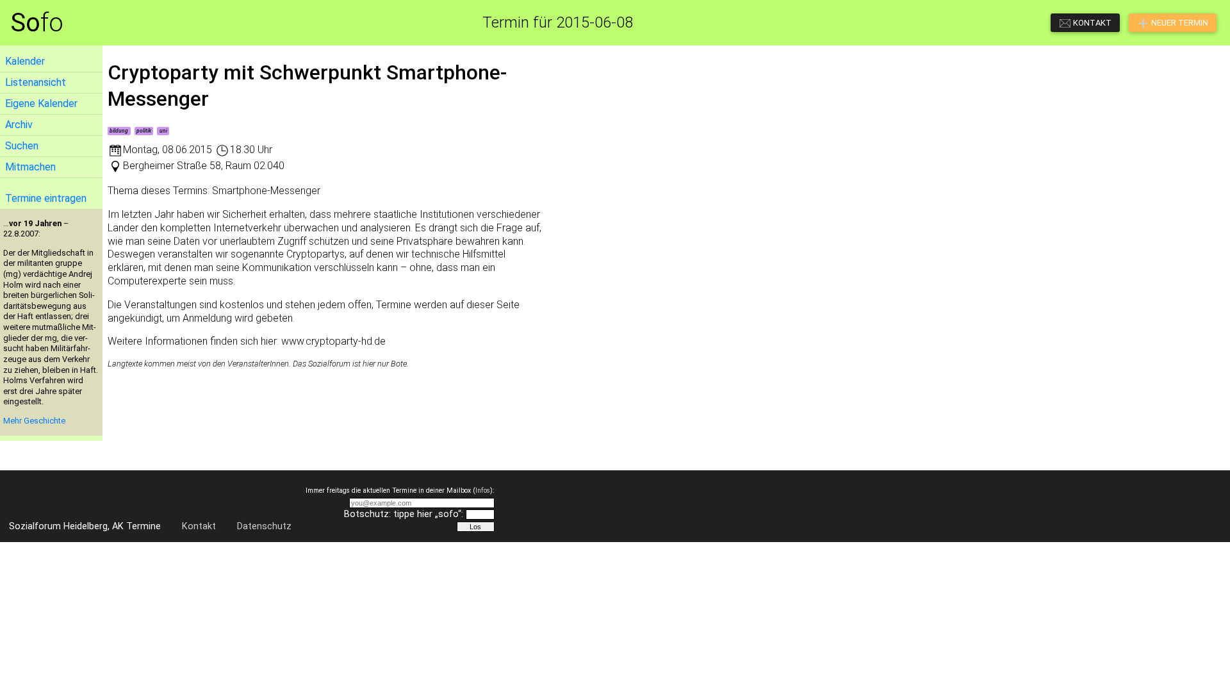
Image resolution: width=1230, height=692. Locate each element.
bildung (119, 131)
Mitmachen (30, 167)
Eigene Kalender (41, 103)
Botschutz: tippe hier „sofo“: (403, 514)
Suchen (21, 146)
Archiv (19, 125)
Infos (482, 490)
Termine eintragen (45, 198)
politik (143, 131)
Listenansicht (35, 82)
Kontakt (199, 526)
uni (163, 131)
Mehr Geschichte (34, 420)
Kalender (25, 61)
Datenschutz (264, 526)
